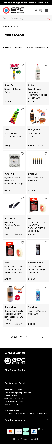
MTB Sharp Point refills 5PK (36, 179)
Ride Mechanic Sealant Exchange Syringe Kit (36, 269)
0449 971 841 (14, 389)
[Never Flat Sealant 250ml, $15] (14, 72)
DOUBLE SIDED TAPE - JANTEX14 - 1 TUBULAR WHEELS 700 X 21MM (37, 226)
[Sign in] (36, 11)
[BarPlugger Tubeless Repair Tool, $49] (14, 205)
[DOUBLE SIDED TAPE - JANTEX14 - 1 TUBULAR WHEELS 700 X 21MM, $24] (38, 205)
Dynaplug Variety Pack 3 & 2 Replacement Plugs (13, 180)
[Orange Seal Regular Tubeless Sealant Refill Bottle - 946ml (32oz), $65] (14, 294)
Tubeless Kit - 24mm (34, 135)
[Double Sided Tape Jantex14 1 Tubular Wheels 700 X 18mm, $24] (14, 249)
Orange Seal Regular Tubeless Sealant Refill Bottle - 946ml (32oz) (14, 315)
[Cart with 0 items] (40, 11)
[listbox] (24, 337)
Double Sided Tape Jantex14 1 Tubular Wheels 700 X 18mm (13, 269)
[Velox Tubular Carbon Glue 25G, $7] (14, 116)
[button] (37, 47)
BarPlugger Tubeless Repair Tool (12, 225)
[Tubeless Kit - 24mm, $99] (38, 116)
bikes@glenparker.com (17, 392)
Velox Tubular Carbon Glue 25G (12, 135)
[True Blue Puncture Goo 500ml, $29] (38, 294)
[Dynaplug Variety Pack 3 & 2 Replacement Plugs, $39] (14, 161)
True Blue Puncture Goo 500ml (37, 312)
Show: (14, 336)
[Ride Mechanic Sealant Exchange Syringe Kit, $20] (38, 249)
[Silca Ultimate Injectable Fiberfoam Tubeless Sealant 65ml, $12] (38, 72)
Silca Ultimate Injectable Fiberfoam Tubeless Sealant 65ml (37, 93)
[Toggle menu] (46, 11)
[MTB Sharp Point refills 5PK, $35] (38, 161)
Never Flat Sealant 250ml (13, 90)
